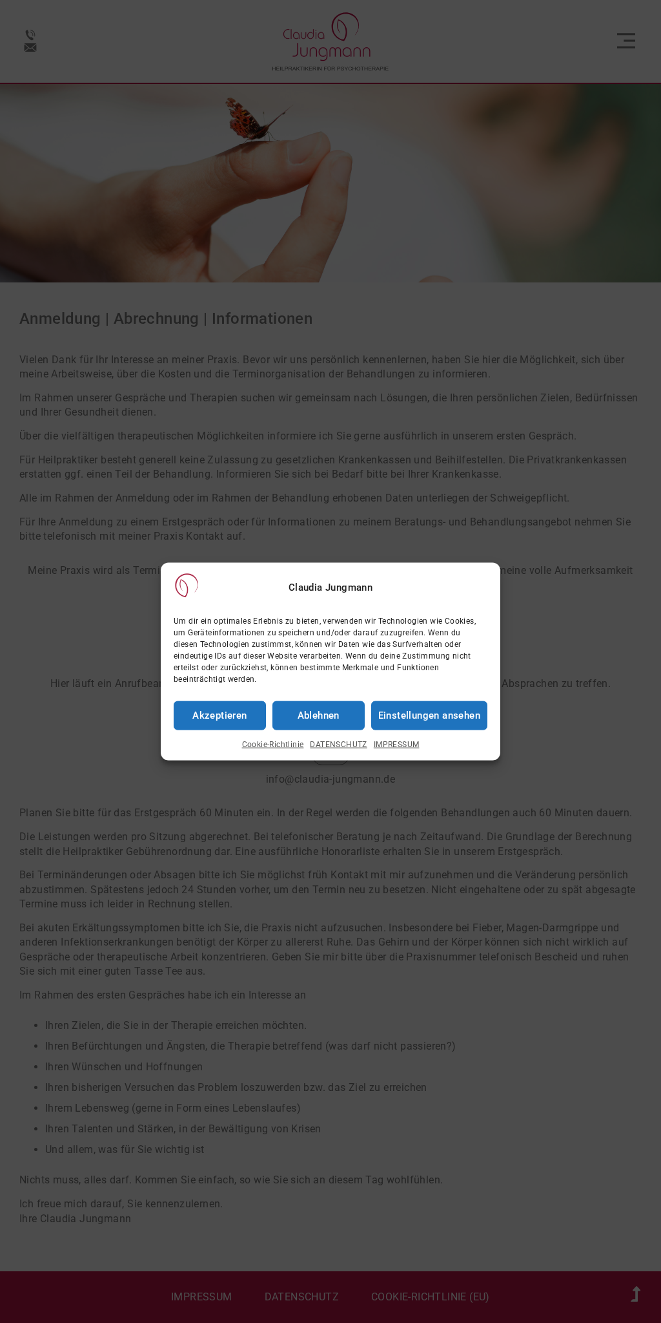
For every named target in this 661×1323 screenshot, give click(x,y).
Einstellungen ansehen (429, 715)
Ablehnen (319, 715)
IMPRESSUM (397, 744)
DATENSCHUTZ (338, 744)
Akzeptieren (219, 715)
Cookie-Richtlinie (273, 744)
